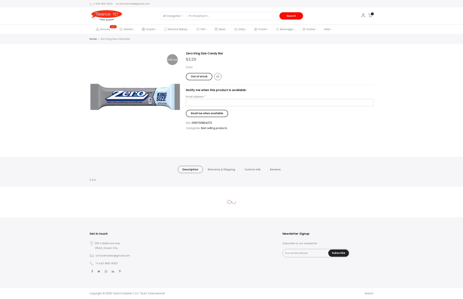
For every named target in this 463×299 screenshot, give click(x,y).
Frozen (262, 29)
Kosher (311, 29)
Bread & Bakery (177, 29)
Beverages (286, 29)
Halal (327, 29)
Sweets (128, 29)
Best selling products (214, 128)
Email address (195, 96)
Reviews (275, 169)
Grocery (108, 28)
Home (93, 39)
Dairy (242, 29)
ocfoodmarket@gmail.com (134, 3)
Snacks (150, 29)
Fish (203, 29)
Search (291, 16)
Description (190, 169)
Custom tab (253, 169)
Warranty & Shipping (221, 169)
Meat (222, 29)
